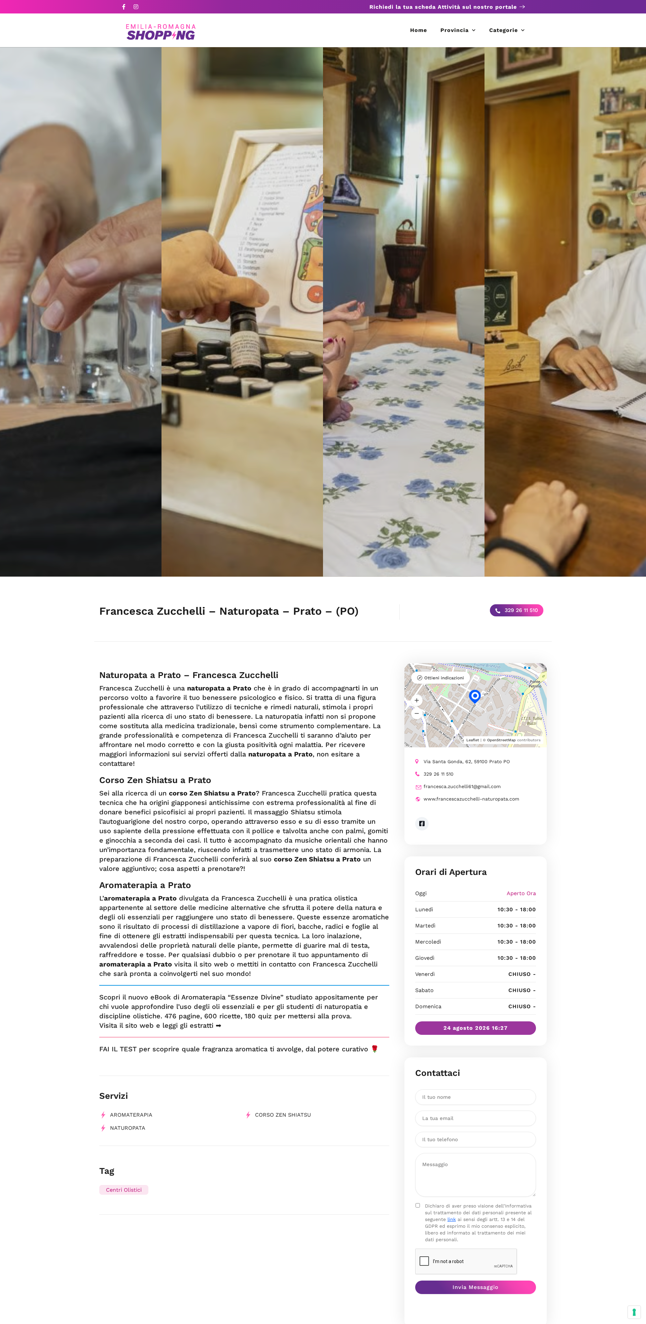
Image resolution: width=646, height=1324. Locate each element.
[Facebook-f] (124, 6)
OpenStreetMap (501, 740)
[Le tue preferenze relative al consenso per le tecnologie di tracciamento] (634, 1312)
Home (418, 30)
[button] (417, 700)
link (451, 1219)
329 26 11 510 (520, 610)
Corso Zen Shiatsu (283, 1115)
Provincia (454, 30)
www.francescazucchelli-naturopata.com (471, 799)
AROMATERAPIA (131, 1115)
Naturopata (127, 1128)
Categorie (503, 30)
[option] (81, 312)
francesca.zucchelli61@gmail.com (462, 786)
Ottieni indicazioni (444, 677)
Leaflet (472, 740)
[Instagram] (136, 6)
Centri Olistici (124, 1190)
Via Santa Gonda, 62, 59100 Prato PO (467, 761)
